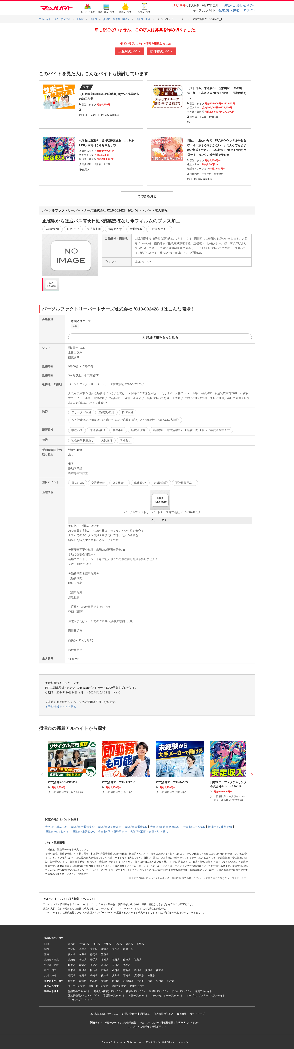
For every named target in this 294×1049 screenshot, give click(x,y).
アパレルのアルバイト (80, 999)
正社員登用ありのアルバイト (83, 995)
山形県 (126, 959)
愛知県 (71, 954)
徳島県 (126, 970)
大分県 (115, 975)
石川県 (115, 964)
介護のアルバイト (138, 995)
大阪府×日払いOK (56, 826)
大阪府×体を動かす (110, 826)
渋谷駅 (71, 980)
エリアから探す (76, 986)
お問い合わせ (129, 1013)
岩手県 (93, 959)
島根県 (82, 970)
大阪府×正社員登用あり (165, 826)
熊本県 (104, 975)
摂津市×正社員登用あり (112, 831)
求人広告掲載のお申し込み (104, 1013)
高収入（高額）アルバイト (108, 991)
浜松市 (115, 980)
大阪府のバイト (129, 51)
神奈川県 (84, 943)
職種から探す (119, 986)
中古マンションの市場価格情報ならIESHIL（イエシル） (170, 1022)
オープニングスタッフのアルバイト (206, 995)
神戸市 (140, 980)
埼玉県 (96, 943)
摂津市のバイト (161, 51)
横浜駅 (104, 980)
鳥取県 (71, 970)
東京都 (71, 943)
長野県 (93, 964)
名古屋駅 (128, 980)
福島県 (137, 959)
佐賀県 (82, 975)
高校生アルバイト (135, 991)
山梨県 (71, 964)
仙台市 (159, 980)
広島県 (104, 970)
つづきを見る (147, 196)
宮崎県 (126, 975)
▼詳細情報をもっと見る (60, 706)
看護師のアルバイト (114, 995)
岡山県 (93, 970)
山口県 (115, 970)
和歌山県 (128, 949)
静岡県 (93, 954)
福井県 (126, 964)
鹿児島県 (139, 975)
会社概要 (181, 1013)
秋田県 (115, 959)
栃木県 (129, 943)
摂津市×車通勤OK (83, 831)
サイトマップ (197, 1013)
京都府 (93, 949)
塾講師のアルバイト (79, 991)
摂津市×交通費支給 (220, 826)
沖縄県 (151, 975)
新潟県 (82, 964)
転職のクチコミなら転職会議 (120, 1022)
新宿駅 (82, 980)
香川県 (137, 970)
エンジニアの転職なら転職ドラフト (147, 1026)
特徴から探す (137, 986)
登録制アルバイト (158, 991)
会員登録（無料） (229, 10)
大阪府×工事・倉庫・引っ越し (149, 831)
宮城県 (104, 959)
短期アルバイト (203, 991)
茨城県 (118, 943)
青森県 (82, 959)
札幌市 (170, 980)
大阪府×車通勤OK (136, 826)
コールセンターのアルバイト (167, 995)
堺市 (150, 980)
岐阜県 (82, 954)
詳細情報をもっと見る (162, 337)
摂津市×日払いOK (194, 826)
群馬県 (140, 943)
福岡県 (71, 975)
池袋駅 (93, 980)
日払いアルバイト (181, 991)
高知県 (159, 970)
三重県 (104, 954)
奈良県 (115, 949)
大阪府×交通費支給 (83, 826)
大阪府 (71, 949)
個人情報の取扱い (163, 1013)
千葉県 (107, 943)
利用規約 (145, 1013)
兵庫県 (82, 949)
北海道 (71, 959)
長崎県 (93, 975)
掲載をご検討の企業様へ (239, 5)
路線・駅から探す (98, 986)
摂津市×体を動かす (57, 831)
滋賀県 (104, 949)
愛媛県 (148, 970)
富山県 (104, 964)
